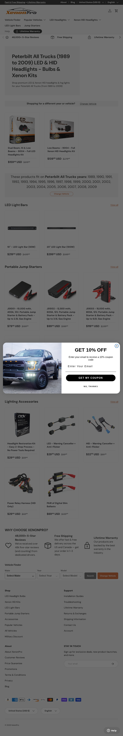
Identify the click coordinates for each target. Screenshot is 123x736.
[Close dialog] (116, 346)
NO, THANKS (91, 386)
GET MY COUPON (91, 378)
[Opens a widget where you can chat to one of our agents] (112, 731)
